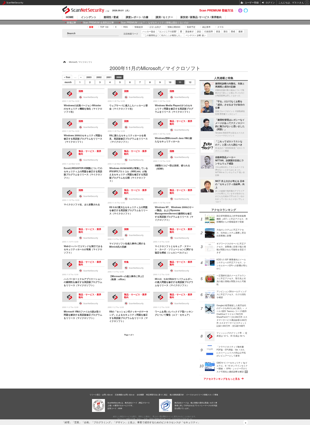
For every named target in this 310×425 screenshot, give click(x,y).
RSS (125, 26)
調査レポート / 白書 (137, 17)
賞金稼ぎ (189, 31)
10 (170, 82)
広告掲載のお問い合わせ (124, 394)
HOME (70, 17)
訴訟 (199, 31)
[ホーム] (64, 61)
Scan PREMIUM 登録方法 (216, 10)
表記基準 (206, 26)
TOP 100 (104, 26)
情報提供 (138, 26)
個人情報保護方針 (177, 394)
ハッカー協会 (149, 31)
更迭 (218, 31)
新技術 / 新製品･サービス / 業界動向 (201, 17)
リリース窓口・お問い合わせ (101, 394)
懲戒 (233, 31)
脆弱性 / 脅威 (111, 17)
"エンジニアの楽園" (167, 31)
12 (190, 82)
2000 (119, 77)
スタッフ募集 (212, 394)
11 (180, 82)
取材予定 (191, 26)
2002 (99, 77)
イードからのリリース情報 (196, 394)
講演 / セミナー (164, 17)
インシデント (88, 17)
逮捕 (240, 31)
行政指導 (208, 31)
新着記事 (71, 22)
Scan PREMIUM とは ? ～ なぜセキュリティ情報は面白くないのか (155, 22)
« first (67, 77)
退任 (225, 31)
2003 (89, 77)
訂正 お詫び (155, 26)
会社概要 (140, 394)
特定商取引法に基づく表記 (156, 394)
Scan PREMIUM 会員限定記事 (98, 22)
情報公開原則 (174, 26)
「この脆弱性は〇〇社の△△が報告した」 (162, 35)
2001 (109, 77)
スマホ (220, 26)
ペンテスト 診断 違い (196, 35)
